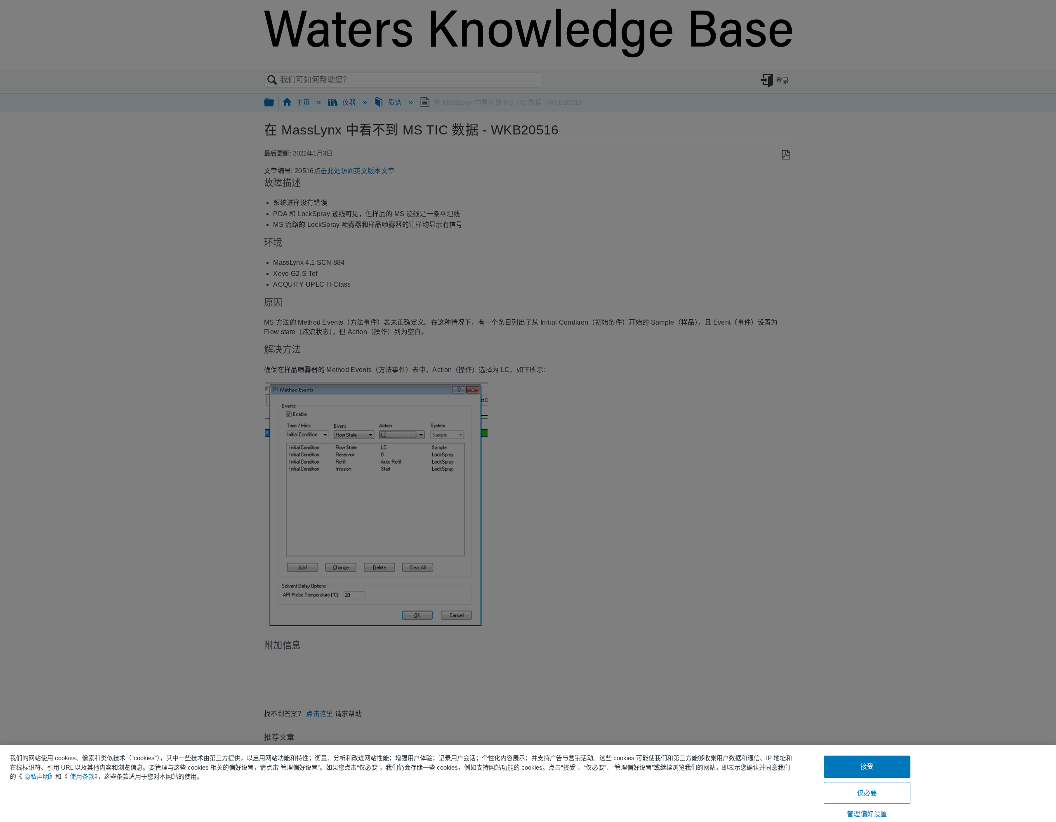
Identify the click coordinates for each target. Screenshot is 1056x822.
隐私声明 (36, 776)
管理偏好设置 (867, 813)
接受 (867, 766)
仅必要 (867, 792)
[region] (528, 783)
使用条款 (82, 776)
